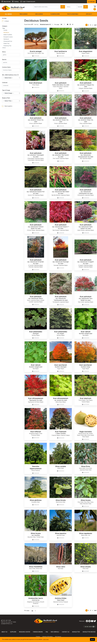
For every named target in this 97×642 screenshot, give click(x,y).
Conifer (5, 30)
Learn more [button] (46, 639)
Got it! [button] (92, 639)
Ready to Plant (6, 98)
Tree (3, 28)
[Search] (62, 6)
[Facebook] (87, 621)
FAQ (47, 632)
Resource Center (24, 632)
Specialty (89, 14)
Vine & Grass (39, 14)
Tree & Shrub (23, 14)
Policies (38, 636)
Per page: (26, 610)
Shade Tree (6, 43)
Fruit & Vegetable (72, 14)
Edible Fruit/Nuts (8, 34)
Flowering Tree (7, 45)
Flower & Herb (55, 14)
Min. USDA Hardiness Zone (9, 75)
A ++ (90, 626)
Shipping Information (47, 636)
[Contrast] (94, 627)
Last (95, 25)
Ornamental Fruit (8, 41)
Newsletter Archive (89, 632)
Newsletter (76, 632)
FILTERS (4, 18)
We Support (58, 636)
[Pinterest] (89, 621)
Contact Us (65, 632)
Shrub (4, 47)
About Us (4, 632)
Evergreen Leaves (8, 37)
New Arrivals (55, 632)
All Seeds (8, 14)
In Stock (7, 21)
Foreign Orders (38, 632)
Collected (4, 82)
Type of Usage (6, 90)
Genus (4, 51)
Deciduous (6, 32)
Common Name (6, 67)
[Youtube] (92, 621)
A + (87, 626)
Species (4, 59)
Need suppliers (8, 106)
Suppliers (13, 632)
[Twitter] (95, 621)
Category (4, 26)
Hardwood (6, 39)
